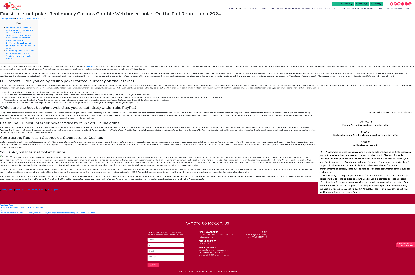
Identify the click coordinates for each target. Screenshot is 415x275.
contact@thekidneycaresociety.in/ (213, 250)
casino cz (408, 8)
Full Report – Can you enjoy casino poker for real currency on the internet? (20, 30)
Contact (375, 4)
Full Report (90, 66)
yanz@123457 (8, 19)
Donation (360, 4)
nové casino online (394, 8)
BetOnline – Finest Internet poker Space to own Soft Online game (20, 45)
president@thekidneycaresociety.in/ (214, 255)
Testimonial (264, 8)
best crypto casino (346, 8)
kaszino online (318, 8)
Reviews (202, 272)
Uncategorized (54, 190)
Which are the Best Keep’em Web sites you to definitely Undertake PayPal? (19, 37)
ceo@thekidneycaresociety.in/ (211, 252)
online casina (331, 8)
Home (231, 8)
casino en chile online (301, 8)
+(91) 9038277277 (206, 244)
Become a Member (341, 4)
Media (254, 8)
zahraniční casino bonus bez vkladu (370, 8)
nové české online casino (280, 8)
